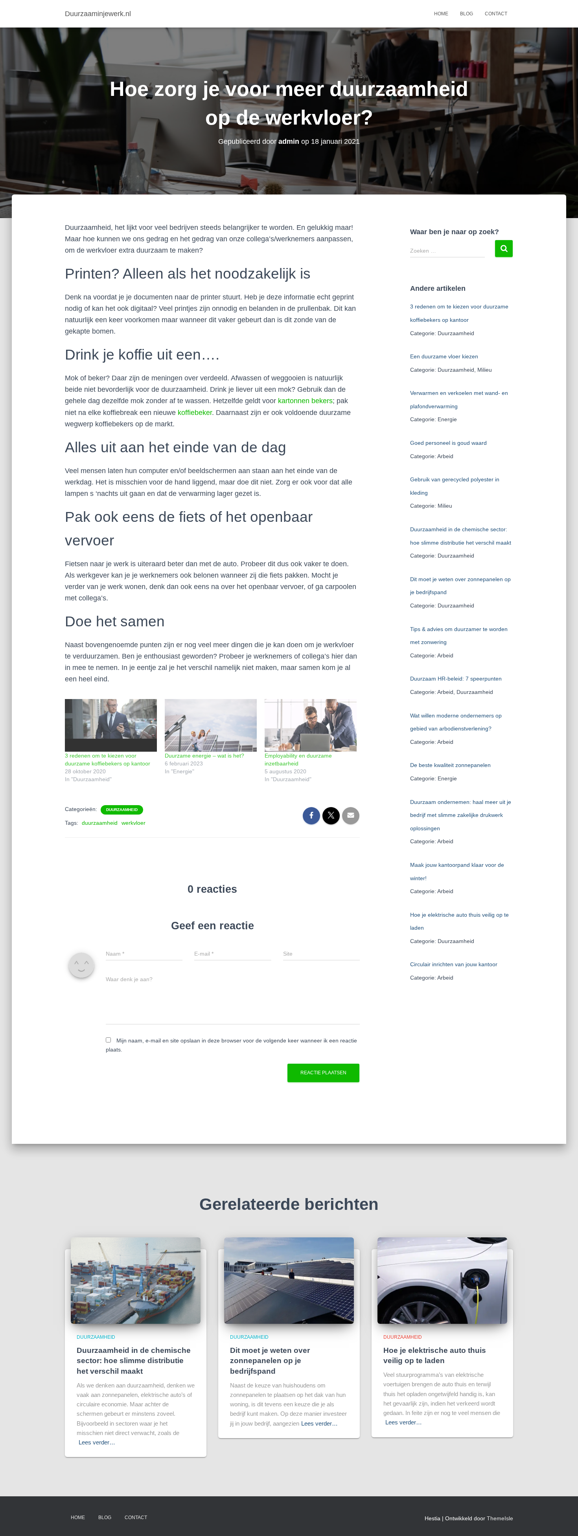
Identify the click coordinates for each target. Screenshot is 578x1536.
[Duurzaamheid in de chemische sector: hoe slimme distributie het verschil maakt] (136, 1280)
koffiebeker (195, 413)
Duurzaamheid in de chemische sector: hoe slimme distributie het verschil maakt (134, 1360)
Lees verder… (97, 1442)
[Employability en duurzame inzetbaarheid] (311, 725)
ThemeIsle (500, 1518)
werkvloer (133, 823)
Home (441, 14)
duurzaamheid (100, 823)
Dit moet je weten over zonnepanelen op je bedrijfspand (270, 1360)
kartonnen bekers (305, 401)
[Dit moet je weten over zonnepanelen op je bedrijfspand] (289, 1280)
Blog (466, 14)
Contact (496, 14)
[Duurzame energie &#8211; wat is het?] (211, 725)
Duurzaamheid (122, 809)
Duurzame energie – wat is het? (204, 755)
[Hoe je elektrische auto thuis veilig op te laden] (442, 1280)
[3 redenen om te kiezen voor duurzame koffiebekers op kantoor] (111, 725)
